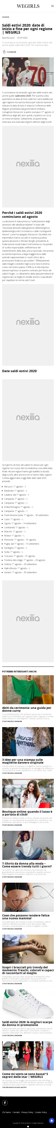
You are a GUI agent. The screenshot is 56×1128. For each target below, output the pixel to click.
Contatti (16, 1112)
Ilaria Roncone (8, 38)
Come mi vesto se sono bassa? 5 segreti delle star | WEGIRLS (25, 1075)
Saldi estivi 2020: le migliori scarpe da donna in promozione (27, 1023)
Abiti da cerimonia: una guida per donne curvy (26, 709)
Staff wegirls (8, 721)
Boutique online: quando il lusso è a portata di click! (27, 813)
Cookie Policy (41, 1112)
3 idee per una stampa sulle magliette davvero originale (22, 761)
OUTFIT (24, 1087)
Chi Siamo (6, 1112)
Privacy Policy (27, 1112)
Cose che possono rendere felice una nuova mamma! (25, 917)
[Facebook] (3, 1101)
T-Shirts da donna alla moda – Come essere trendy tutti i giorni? (27, 865)
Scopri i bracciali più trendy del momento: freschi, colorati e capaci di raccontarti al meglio (28, 970)
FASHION (5, 17)
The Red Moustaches (11, 1087)
